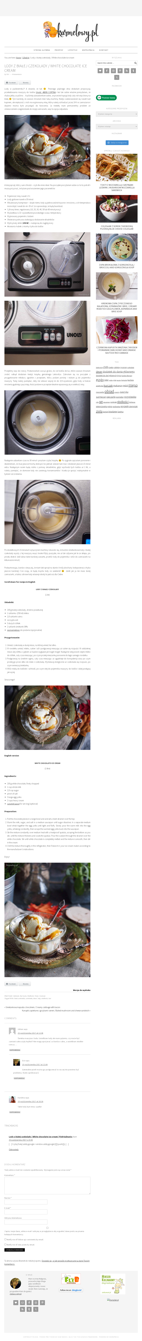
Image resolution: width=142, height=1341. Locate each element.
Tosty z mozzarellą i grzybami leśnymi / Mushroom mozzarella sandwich (117, 188)
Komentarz (9, 1175)
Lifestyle (16, 996)
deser (35, 998)
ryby (97, 402)
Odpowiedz (15, 1050)
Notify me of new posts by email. (21, 1244)
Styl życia (23, 996)
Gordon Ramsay (127, 376)
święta (120, 411)
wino (110, 406)
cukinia (117, 367)
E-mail (7, 1208)
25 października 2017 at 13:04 (35, 1064)
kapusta (124, 380)
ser (101, 402)
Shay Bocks (62, 1337)
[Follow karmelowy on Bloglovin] (71, 1291)
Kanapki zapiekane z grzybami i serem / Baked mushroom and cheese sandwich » (56, 1010)
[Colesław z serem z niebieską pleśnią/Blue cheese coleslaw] (117, 221)
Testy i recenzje (40, 996)
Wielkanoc (132, 402)
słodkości (44, 998)
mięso (133, 385)
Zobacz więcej (15, 1294)
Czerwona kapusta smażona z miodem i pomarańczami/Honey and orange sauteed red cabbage (116, 350)
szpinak (113, 402)
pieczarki (110, 396)
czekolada (29, 998)
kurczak (108, 385)
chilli (105, 367)
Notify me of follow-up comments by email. (25, 1239)
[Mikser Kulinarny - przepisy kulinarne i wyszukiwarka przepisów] (112, 1293)
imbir (106, 380)
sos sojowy (106, 402)
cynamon (123, 367)
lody (39, 998)
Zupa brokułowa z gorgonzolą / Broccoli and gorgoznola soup (117, 266)
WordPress (114, 1337)
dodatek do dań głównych (106, 375)
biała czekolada (19, 998)
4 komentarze (16, 74)
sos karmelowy (13, 630)
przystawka (130, 396)
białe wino (99, 367)
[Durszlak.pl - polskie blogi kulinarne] (113, 1300)
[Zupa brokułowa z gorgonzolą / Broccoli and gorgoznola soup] (117, 260)
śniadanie (112, 411)
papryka (124, 391)
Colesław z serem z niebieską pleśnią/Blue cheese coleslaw (116, 227)
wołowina (116, 406)
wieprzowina (101, 406)
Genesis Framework (89, 1337)
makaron (117, 385)
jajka (114, 380)
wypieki (125, 406)
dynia (119, 375)
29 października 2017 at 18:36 (30, 1101)
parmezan (101, 396)
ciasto (110, 367)
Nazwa (8, 1198)
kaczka (119, 380)
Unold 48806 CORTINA (46, 92)
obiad (109, 391)
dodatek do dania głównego (119, 371)
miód (125, 385)
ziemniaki (133, 406)
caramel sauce (13, 803)
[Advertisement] (71, 7)
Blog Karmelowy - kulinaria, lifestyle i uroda (71, 30)
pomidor (120, 397)
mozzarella (100, 392)
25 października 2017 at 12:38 (30, 1033)
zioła (99, 411)
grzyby (100, 380)
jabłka (111, 380)
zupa (105, 411)
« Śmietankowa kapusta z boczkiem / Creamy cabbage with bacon (32, 1007)
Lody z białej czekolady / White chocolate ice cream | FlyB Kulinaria (40, 1136)
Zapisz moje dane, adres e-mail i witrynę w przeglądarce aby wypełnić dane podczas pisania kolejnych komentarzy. (44, 1233)
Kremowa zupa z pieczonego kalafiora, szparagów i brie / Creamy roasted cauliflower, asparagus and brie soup (117, 307)
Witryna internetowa (13, 1218)
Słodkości (30, 996)
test (50, 998)
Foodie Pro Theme (47, 1337)
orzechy (117, 392)
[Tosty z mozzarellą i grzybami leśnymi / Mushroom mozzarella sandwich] (117, 180)
